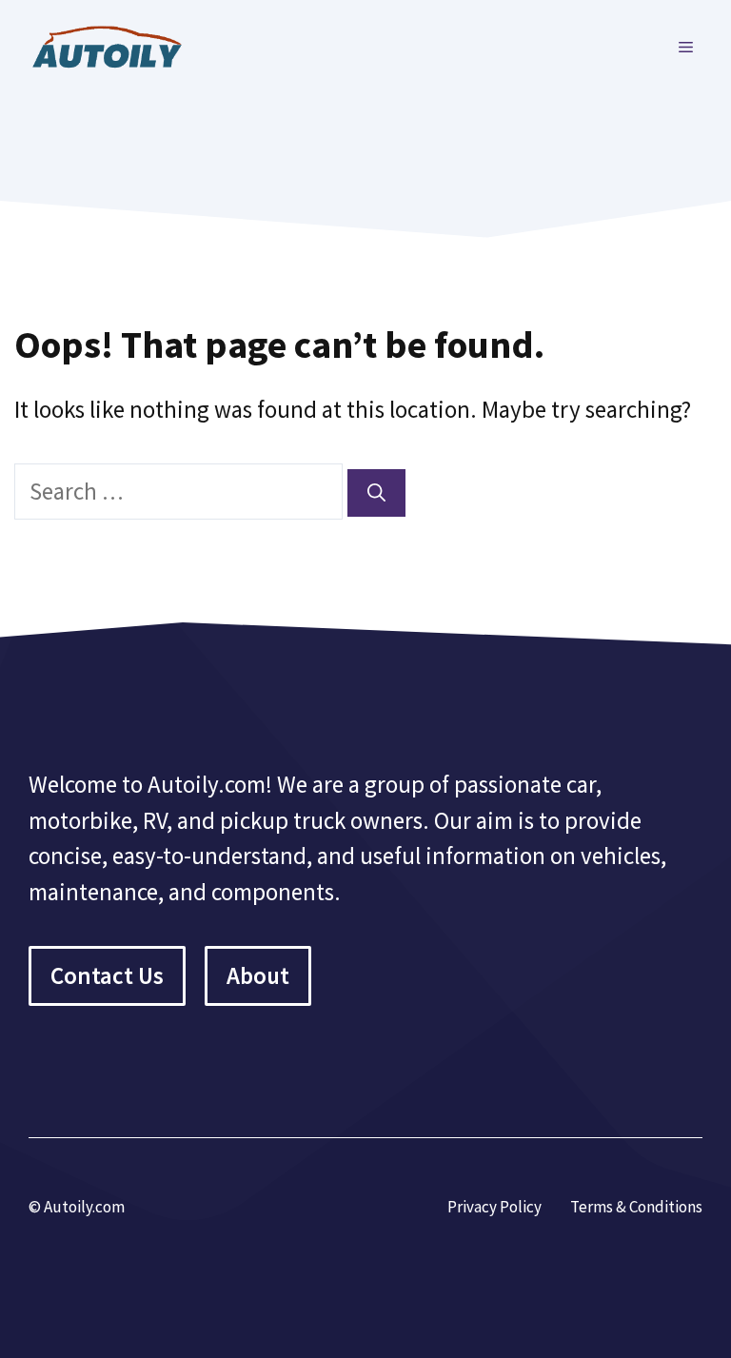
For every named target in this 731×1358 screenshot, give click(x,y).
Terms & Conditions (636, 1206)
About (258, 975)
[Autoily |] (114, 45)
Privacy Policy (494, 1206)
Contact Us (107, 975)
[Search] (376, 493)
